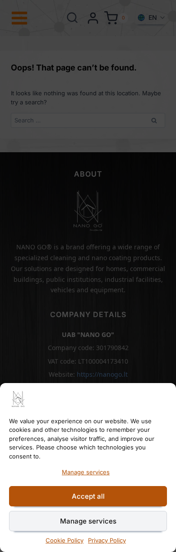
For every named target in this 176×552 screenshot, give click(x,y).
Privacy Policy (107, 540)
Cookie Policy (64, 540)
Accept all (88, 496)
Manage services (86, 472)
